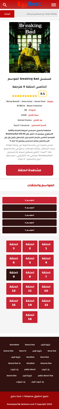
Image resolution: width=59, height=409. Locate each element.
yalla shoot (30, 369)
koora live (30, 345)
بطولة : (49, 101)
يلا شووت (20, 382)
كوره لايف (37, 351)
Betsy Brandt (13, 101)
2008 (24, 115)
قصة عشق (16, 396)
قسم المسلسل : (38, 125)
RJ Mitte (21, 106)
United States (25, 120)
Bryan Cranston (34, 106)
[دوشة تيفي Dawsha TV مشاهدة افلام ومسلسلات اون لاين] (29, 4)
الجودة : (32, 110)
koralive (30, 357)
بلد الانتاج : (37, 120)
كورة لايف (45, 345)
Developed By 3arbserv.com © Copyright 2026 (29, 404)
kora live (52, 351)
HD (25, 110)
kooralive (14, 345)
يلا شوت (46, 369)
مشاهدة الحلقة (29, 170)
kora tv (22, 351)
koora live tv (14, 363)
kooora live (46, 363)
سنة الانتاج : (33, 115)
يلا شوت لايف (37, 382)
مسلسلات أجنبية (21, 125)
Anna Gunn (27, 101)
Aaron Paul (39, 101)
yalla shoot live (45, 376)
